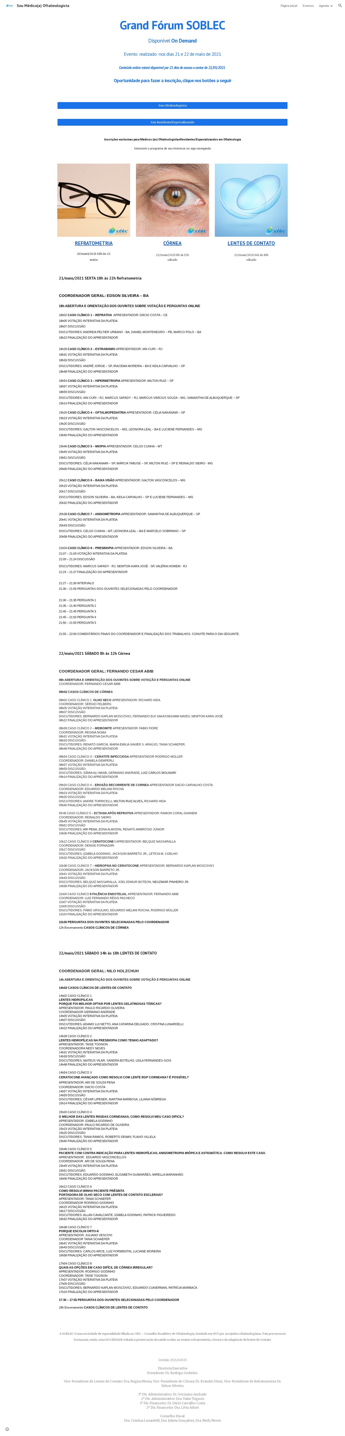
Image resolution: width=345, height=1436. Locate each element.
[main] (172, 51)
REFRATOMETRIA (94, 243)
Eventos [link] (308, 6)
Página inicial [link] (289, 6)
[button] (340, 5)
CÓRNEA (172, 243)
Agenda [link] (324, 6)
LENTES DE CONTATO (251, 243)
